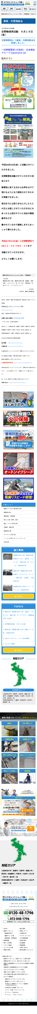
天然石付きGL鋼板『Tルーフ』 (14, 987)
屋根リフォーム (4, 9)
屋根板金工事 (7, 531)
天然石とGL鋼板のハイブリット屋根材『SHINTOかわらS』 (16, 984)
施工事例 (18, 9)
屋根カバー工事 (9, 936)
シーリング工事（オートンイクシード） (15, 538)
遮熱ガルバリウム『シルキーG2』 (15, 979)
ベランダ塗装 (8, 945)
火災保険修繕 (24, 938)
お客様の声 (23, 933)
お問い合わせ (24, 947)
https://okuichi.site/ (7, 310)
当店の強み (23, 940)
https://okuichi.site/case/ (15, 343)
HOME (5, 928)
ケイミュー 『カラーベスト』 (14, 995)
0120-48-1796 (19, 318)
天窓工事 (6, 542)
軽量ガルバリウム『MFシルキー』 (15, 981)
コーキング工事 (8, 947)
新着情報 (22, 945)
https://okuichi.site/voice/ (15, 346)
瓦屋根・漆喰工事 (9, 527)
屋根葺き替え (7, 512)
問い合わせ (33, 9)
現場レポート (24, 931)
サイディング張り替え (10, 534)
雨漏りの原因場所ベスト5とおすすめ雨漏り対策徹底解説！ (19, 964)
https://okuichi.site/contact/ (17, 382)
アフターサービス (25, 936)
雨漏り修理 (7, 950)
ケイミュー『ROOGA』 (12, 992)
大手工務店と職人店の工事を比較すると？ (16, 974)
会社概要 (22, 943)
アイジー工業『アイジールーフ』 (15, 990)
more (19, 596)
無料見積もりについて (26, 950)
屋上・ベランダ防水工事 (11, 523)
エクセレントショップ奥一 (16, 1003)
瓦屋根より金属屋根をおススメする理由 (16, 967)
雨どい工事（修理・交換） (11, 520)
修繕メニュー (11, 9)
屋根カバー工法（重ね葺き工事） (13, 508)
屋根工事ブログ (7, 956)
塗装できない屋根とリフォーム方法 (14, 972)
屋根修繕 (6, 940)
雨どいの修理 (8, 943)
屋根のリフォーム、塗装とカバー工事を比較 (17, 959)
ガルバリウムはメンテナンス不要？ (14, 969)
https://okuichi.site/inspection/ (23, 362)
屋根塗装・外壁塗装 (9, 516)
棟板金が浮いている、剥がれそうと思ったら (17, 961)
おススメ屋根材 (8, 976)
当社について (25, 9)
